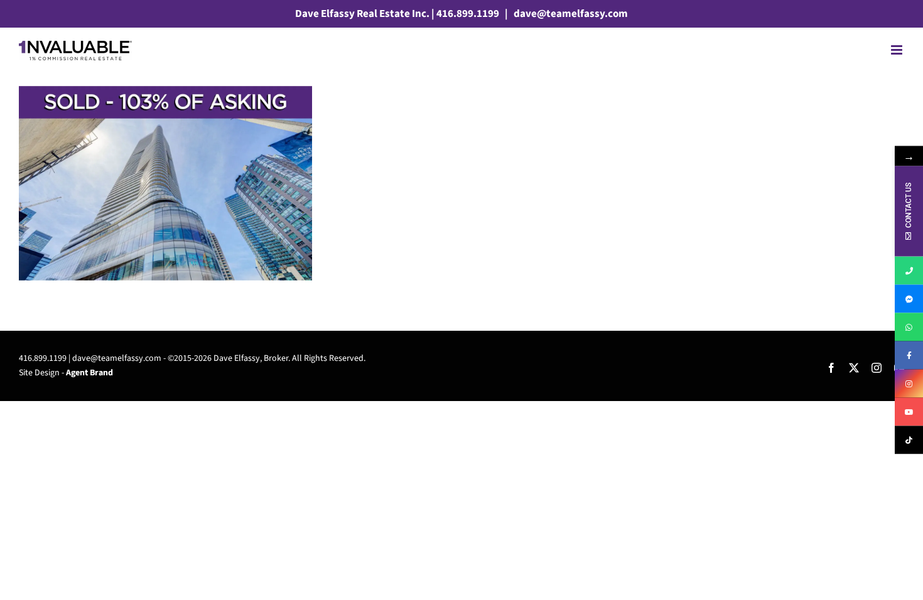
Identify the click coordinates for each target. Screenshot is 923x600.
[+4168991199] (909, 327)
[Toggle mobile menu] (897, 49)
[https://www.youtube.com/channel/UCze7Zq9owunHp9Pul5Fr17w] (909, 412)
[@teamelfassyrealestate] (909, 440)
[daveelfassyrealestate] (909, 299)
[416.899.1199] (909, 271)
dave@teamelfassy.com (570, 13)
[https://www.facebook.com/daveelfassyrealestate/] (909, 355)
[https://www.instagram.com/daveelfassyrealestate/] (909, 384)
